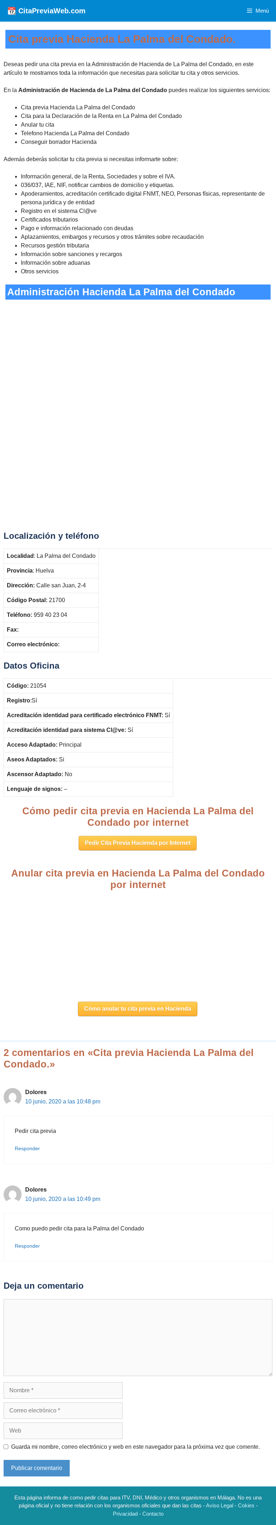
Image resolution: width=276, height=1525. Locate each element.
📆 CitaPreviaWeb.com (46, 11)
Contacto (153, 1514)
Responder (27, 1148)
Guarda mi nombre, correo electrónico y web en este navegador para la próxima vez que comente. (135, 1447)
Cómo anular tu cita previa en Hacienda (137, 1009)
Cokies (246, 1505)
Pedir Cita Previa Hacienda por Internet (137, 843)
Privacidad (125, 1514)
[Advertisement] (138, 352)
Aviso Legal (219, 1505)
